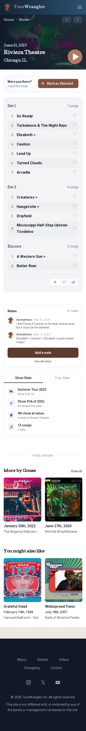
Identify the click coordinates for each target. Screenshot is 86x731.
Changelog (32, 668)
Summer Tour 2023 (32, 389)
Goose (9, 20)
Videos (64, 659)
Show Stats (23, 378)
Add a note (43, 353)
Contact (56, 668)
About (21, 659)
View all (76, 471)
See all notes (43, 361)
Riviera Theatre (24, 53)
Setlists (42, 659)
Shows (24, 20)
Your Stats (62, 378)
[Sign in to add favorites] (75, 115)
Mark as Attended (60, 83)
